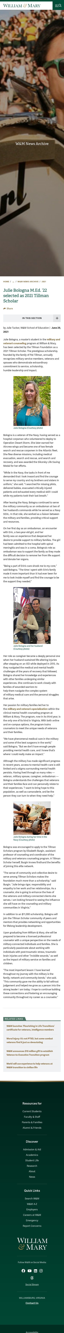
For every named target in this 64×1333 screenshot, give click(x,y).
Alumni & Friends (32, 1127)
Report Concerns (32, 1226)
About (32, 1171)
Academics (32, 1155)
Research (32, 1166)
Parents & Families (32, 1122)
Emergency (32, 1220)
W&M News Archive (32, 144)
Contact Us (32, 1303)
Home (6, 281)
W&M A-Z (32, 1204)
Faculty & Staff (32, 1116)
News (32, 1176)
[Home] (21, 5)
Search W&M (32, 1198)
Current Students (32, 1111)
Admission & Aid (32, 1149)
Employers (32, 1209)
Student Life (32, 1160)
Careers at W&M (32, 1215)
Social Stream (32, 1284)
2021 (44, 281)
